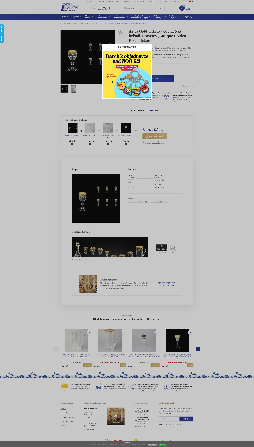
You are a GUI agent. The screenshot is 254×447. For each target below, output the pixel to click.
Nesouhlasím (152, 445)
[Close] (150, 46)
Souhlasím (162, 445)
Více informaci (143, 445)
